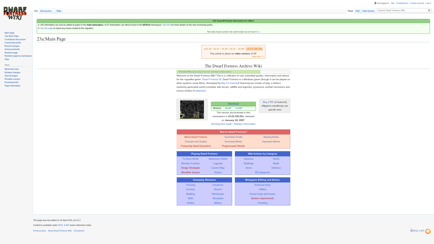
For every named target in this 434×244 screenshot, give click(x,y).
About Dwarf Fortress (195, 137)
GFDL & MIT (63, 225)
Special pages (11, 76)
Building (190, 193)
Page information (12, 86)
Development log (220, 124)
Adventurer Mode (218, 158)
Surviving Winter (233, 141)
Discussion (45, 11)
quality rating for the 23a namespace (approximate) (204, 72)
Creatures (218, 185)
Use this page (46, 28)
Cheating (262, 202)
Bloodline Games (190, 172)
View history (368, 11)
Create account (417, 3)
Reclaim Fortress (190, 163)
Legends (218, 163)
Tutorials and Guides (196, 141)
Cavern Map (218, 167)
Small (237, 108)
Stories (218, 172)
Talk (392, 3)
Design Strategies (190, 167)
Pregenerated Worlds (233, 146)
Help (7, 59)
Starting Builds (271, 137)
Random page (11, 53)
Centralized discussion (15, 39)
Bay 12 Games (229, 83)
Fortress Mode (191, 158)
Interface (276, 167)
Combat (190, 189)
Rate (59, 11)
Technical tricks (262, 185)
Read (350, 11)
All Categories (262, 172)
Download (233, 104)
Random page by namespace (18, 56)
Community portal (13, 43)
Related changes (12, 72)
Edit (358, 11)
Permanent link (11, 82)
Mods (276, 163)
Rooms (218, 189)
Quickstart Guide (233, 137)
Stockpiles (218, 198)
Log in (428, 3)
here (257, 32)
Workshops (218, 193)
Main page (9, 33)
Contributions (402, 3)
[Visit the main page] (14, 13)
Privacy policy (39, 231)
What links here (12, 69)
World (276, 158)
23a (36, 11)
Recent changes (12, 46)
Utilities (262, 189)
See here (166, 25)
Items (249, 167)
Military (218, 202)
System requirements (262, 198)
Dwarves (248, 158)
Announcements (12, 49)
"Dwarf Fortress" (210, 79)
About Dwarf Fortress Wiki (60, 231)
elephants (200, 90)
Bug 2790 (268, 102)
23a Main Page (12, 36)
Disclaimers (79, 231)
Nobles (190, 202)
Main (227, 108)
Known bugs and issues (262, 193)
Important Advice (271, 141)
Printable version (12, 79)
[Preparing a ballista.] (192, 109)
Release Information (244, 124)
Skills (190, 198)
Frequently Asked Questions (196, 146)
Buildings (249, 163)
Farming (190, 185)
